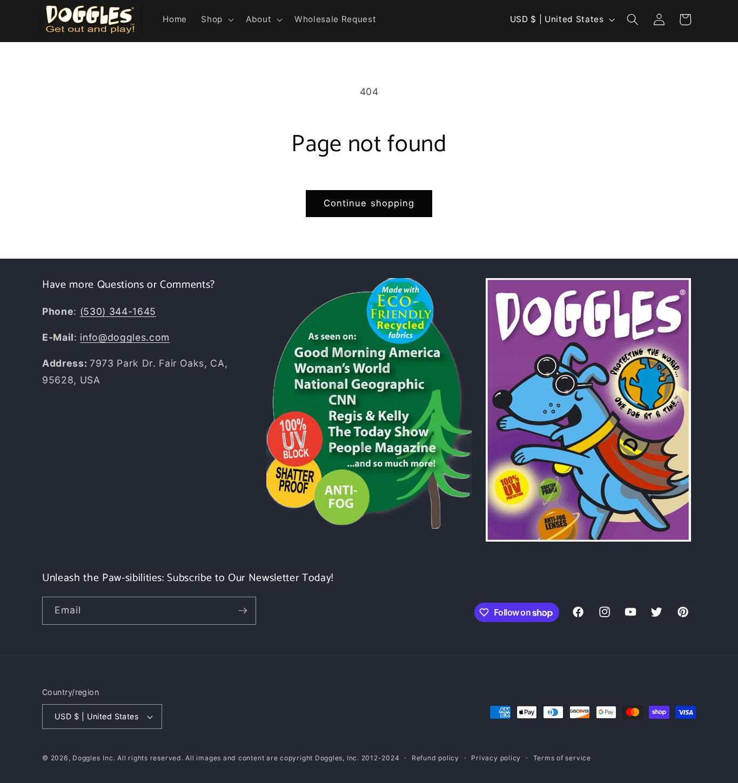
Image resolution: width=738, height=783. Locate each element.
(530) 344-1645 (118, 311)
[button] (216, 19)
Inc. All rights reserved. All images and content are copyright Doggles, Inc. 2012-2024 (251, 758)
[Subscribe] (243, 611)
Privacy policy (496, 758)
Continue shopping (369, 203)
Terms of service (562, 758)
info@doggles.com (125, 337)
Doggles (86, 758)
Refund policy (435, 758)
